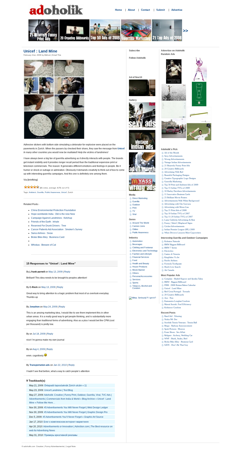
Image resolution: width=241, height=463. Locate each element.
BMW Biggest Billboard (174, 244)
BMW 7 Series (170, 248)
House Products (139, 267)
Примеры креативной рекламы (60, 435)
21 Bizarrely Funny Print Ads (177, 165)
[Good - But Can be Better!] (31, 186)
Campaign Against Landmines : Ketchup (51, 218)
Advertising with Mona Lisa (176, 207)
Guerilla (40, 192)
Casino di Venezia (172, 254)
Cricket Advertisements (174, 226)
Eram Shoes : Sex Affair (174, 332)
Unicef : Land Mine (40, 51)
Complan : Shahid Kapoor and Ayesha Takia (183, 279)
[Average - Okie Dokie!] (28, 186)
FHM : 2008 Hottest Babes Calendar (180, 285)
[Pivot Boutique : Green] (199, 81)
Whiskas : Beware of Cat (43, 245)
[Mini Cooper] (174, 137)
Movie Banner (138, 270)
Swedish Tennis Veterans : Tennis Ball (180, 322)
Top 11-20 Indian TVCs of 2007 (178, 217)
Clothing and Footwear (142, 247)
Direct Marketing (139, 198)
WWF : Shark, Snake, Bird (175, 338)
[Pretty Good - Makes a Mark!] (34, 186)
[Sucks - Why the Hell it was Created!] (25, 186)
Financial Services (140, 257)
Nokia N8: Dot (170, 319)
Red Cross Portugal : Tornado (177, 291)
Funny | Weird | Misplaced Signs (178, 223)
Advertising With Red (173, 172)
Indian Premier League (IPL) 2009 (179, 229)
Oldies (135, 229)
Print (134, 208)
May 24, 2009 (50, 306)
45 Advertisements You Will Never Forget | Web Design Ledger (76, 407)
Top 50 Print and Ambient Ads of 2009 (181, 185)
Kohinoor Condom (172, 307)
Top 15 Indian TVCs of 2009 (177, 188)
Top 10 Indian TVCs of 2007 (177, 213)
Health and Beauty (140, 263)
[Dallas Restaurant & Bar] (199, 105)
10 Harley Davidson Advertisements (180, 191)
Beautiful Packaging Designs (176, 175)
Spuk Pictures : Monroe (174, 329)
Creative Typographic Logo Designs (180, 178)
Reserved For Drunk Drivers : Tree (48, 225)
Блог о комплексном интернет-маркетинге (66, 421)
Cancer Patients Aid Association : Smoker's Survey (56, 229)
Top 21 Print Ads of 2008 (175, 210)
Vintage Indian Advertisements (177, 162)
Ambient (32, 192)
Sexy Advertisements (173, 156)
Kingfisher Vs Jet (171, 257)
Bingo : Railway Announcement (178, 326)
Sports (135, 283)
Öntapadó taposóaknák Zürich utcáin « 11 (65, 385)
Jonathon (35, 306)
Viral (134, 214)
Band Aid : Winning (173, 316)
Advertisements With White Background (181, 201)
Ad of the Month (171, 153)
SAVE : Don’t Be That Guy (176, 345)
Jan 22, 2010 (60, 365)
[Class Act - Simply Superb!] (37, 186)
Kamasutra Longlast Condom (177, 301)
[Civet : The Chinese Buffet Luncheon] (174, 83)
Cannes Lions (138, 226)
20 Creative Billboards (174, 169)
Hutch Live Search (172, 267)
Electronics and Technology (145, 251)
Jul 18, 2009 (39, 333)
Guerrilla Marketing (173, 181)
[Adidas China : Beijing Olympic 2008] (174, 100)
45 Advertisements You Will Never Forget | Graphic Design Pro (76, 412)
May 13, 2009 (56, 271)
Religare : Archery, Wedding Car (178, 335)
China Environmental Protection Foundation (53, 210)
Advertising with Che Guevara (177, 204)
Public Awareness (52, 192)
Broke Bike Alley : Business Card (47, 237)
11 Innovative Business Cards (177, 194)
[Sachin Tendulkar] (199, 139)
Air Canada (169, 270)
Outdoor (136, 204)
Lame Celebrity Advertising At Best (179, 220)
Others (135, 273)
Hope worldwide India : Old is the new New (53, 214)
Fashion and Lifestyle (142, 254)
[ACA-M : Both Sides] (174, 117)
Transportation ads (40, 365)
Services (136, 279)
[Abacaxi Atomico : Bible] (199, 122)
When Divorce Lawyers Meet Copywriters (182, 232)
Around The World (140, 223)
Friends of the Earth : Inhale (45, 221)
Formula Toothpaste (173, 264)
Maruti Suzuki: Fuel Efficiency (177, 304)
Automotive (137, 241)
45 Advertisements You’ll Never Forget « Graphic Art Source (73, 417)
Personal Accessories (142, 276)
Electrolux (168, 251)
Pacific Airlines (170, 260)
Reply (67, 271)
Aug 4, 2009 (39, 349)
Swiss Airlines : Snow (42, 233)
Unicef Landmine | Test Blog (58, 390)
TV (133, 211)
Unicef (64, 192)
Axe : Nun (168, 298)
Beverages (137, 244)
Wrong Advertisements (174, 159)
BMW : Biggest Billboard (175, 282)
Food (134, 260)
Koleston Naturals (172, 241)
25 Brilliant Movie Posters (175, 197)
